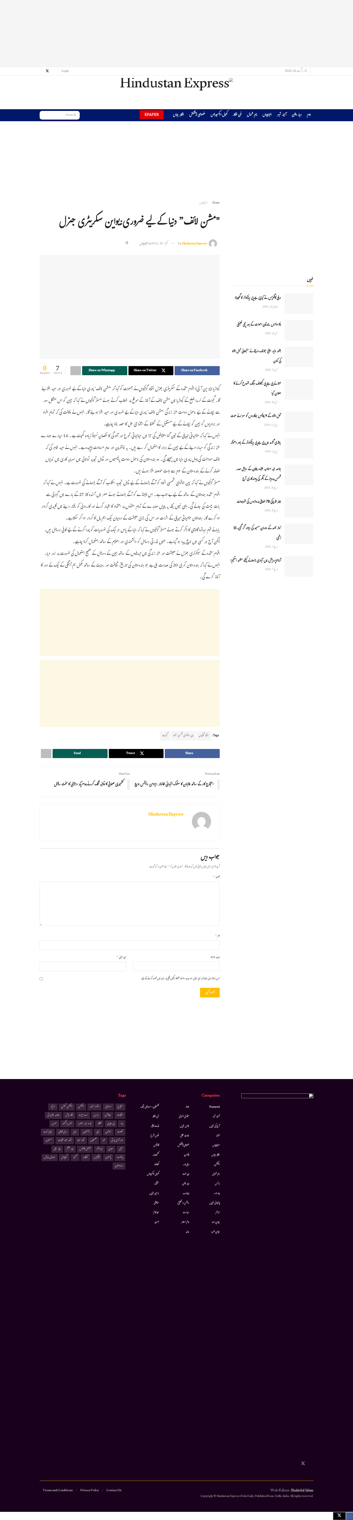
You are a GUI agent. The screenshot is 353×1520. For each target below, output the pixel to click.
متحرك (156, 1184)
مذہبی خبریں (154, 1193)
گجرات (165, 736)
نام (217, 936)
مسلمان (49, 1140)
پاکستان (108, 1157)
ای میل (121, 957)
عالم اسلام (185, 1222)
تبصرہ (216, 877)
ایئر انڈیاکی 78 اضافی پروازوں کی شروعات (259, 502)
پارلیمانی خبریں (214, 1203)
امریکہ (53, 1107)
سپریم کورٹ (47, 1132)
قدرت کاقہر (155, 1126)
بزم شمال (252, 115)
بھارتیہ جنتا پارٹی (53, 1115)
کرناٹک (85, 1157)
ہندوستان (119, 1166)
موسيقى (156, 1203)
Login (65, 71)
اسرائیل (108, 1107)
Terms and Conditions (58, 1490)
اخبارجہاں (267, 115)
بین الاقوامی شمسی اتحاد (183, 736)
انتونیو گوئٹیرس (204, 736)
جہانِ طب (215, 1232)
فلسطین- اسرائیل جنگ (149, 1107)
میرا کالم (156, 1212)
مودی (111, 1149)
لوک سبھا (81, 1140)
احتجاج (120, 1107)
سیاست (186, 1212)
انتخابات (120, 1115)
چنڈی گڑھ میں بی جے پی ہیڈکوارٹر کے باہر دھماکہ (256, 443)
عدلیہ (187, 1232)
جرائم (218, 1212)
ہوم (309, 115)
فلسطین (94, 1140)
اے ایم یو (83, 1115)
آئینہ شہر (281, 115)
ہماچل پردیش (49, 1157)
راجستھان (86, 1132)
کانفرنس (156, 1145)
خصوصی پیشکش (197, 115)
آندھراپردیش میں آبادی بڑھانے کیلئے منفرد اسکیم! (256, 561)
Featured (214, 1107)
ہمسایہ (156, 1222)
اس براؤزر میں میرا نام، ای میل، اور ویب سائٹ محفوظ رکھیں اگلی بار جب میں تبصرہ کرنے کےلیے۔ (180, 979)
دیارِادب (186, 1193)
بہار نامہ (217, 1193)
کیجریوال (64, 1157)
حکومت (120, 1132)
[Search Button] (43, 115)
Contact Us (114, 1490)
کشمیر (75, 1157)
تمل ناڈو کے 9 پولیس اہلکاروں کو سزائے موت (256, 416)
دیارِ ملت (186, 1174)
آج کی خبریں (214, 1126)
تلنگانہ (99, 1123)
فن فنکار (237, 115)
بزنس (217, 1184)
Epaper (152, 114)
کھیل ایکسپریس (219, 115)
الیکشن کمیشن (66, 1107)
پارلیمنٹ (120, 1157)
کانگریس (96, 1157)
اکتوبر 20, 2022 (159, 244)
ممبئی (121, 1149)
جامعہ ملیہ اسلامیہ (84, 1123)
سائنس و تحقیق (183, 1203)
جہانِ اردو (216, 1222)
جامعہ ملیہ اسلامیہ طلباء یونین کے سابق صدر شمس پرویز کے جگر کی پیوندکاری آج (258, 474)
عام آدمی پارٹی (117, 1140)
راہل (75, 1132)
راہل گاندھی (62, 1132)
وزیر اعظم (70, 1149)
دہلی (97, 1132)
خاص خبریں (184, 1126)
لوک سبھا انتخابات (65, 1140)
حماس (54, 1123)
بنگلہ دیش (69, 1115)
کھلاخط (156, 1164)
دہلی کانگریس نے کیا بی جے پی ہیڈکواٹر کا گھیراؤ (258, 298)
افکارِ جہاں (178, 115)
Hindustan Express (194, 244)
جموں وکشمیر (67, 1123)
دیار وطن (297, 115)
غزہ (104, 1140)
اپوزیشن (108, 1115)
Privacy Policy (89, 1490)
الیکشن (217, 1164)
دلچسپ (186, 1155)
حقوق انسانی (184, 1116)
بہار (121, 1123)
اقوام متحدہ (94, 1107)
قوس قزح (155, 1136)
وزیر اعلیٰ (57, 1149)
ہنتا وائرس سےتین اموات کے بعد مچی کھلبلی (259, 325)
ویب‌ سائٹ (215, 957)
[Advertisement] (176, 33)
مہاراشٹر (100, 1149)
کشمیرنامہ (155, 1155)
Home (216, 203)
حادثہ (187, 1107)
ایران (96, 1115)
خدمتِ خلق (184, 1136)
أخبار (218, 1136)
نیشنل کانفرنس (85, 1149)
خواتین (108, 1132)
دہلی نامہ (186, 1164)
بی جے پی (110, 1123)
